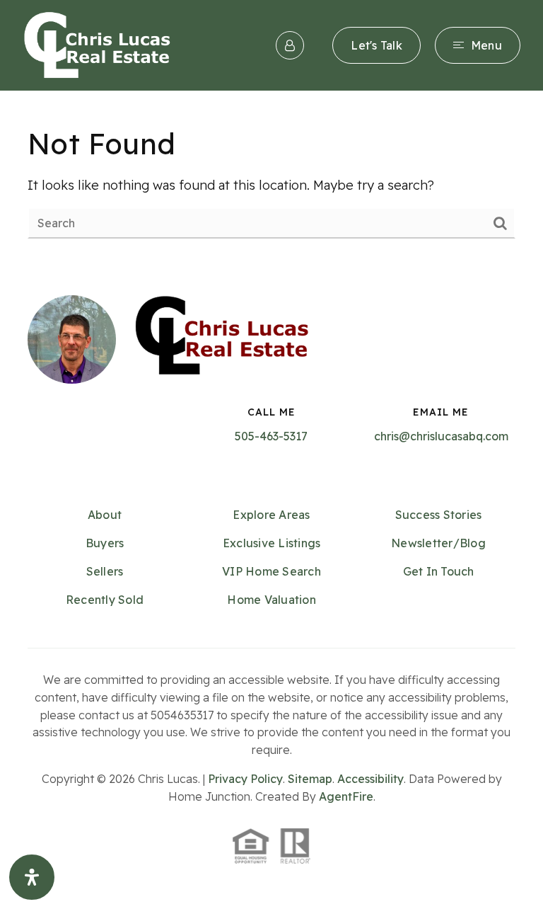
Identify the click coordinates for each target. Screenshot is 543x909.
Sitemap (310, 779)
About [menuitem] (105, 515)
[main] (271, 182)
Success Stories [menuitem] (438, 515)
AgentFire (346, 796)
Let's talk (376, 45)
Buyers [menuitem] (105, 543)
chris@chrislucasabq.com (441, 436)
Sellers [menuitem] (105, 571)
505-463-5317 (271, 436)
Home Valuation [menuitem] (271, 600)
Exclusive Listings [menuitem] (272, 543)
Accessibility (370, 779)
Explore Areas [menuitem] (271, 515)
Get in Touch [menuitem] (438, 571)
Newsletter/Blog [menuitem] (438, 543)
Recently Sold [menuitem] (105, 600)
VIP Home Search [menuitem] (271, 571)
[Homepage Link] (97, 44)
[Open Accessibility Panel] (32, 877)
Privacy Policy (245, 779)
